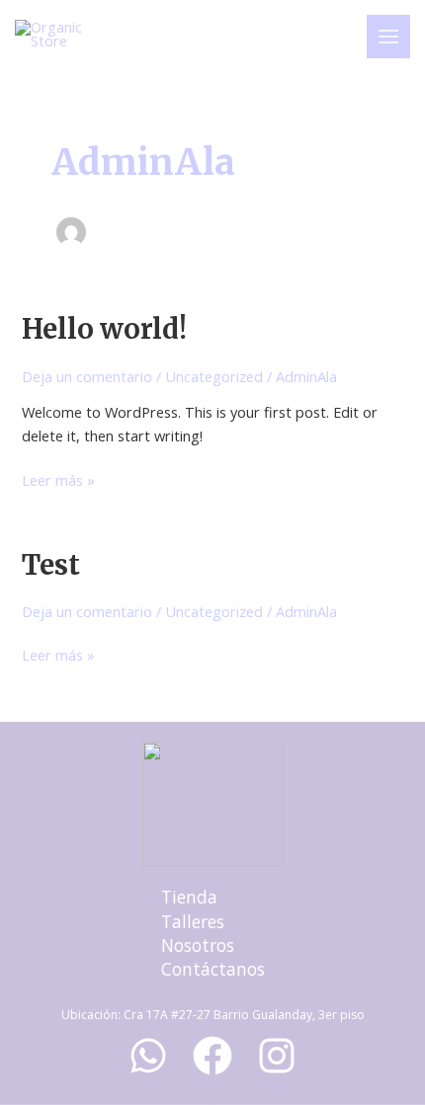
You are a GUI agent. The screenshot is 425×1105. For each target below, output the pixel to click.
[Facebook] (212, 1055)
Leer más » (58, 479)
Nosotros (197, 945)
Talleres (192, 921)
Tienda (189, 896)
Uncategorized (214, 376)
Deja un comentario (87, 376)
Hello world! (104, 329)
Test (51, 565)
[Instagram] (277, 1055)
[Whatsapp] (148, 1055)
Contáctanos (213, 969)
